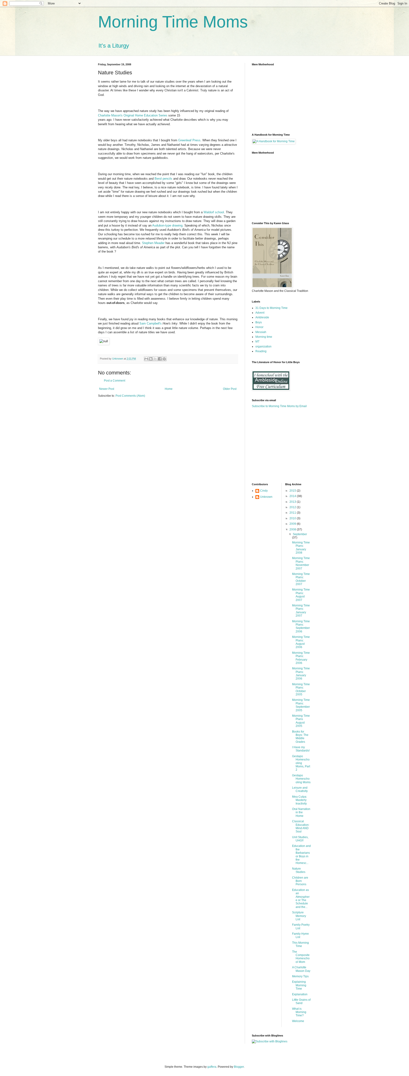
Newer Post (106, 389)
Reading (261, 351)
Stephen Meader (153, 243)
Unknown (266, 496)
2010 (293, 518)
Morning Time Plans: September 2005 (301, 705)
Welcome (298, 1021)
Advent (259, 312)
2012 (293, 507)
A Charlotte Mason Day (301, 969)
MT (257, 341)
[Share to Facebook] (159, 358)
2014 (293, 496)
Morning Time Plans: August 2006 (301, 642)
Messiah (260, 332)
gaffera (211, 1066)
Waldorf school (214, 212)
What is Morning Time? (299, 1012)
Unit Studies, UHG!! (300, 839)
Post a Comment (114, 380)
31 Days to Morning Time (271, 308)
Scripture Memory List (299, 916)
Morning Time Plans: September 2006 (301, 626)
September (300, 534)
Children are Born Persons (300, 881)
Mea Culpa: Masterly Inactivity (299, 800)
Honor (259, 327)
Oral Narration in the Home (301, 812)
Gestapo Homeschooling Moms (301, 779)
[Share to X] (155, 358)
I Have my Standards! (301, 749)
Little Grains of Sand (301, 1001)
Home (169, 389)
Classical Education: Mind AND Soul (300, 826)
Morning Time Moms (173, 22)
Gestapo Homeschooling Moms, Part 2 (301, 763)
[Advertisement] (281, 445)
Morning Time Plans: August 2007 (301, 594)
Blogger (239, 1066)
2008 (293, 529)
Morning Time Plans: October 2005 (301, 689)
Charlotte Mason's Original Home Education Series (132, 115)
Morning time (263, 336)
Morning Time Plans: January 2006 (301, 673)
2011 (293, 512)
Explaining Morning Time (299, 985)
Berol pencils (164, 178)
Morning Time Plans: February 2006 (301, 658)
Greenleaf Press (189, 140)
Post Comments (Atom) (130, 395)
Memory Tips (300, 976)
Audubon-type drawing (167, 225)
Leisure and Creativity (300, 789)
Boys (258, 322)
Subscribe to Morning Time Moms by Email (279, 406)
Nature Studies (298, 870)
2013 (293, 501)
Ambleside (262, 317)
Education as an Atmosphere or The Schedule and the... (301, 898)
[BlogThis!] (150, 358)
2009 (293, 523)
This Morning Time (300, 944)
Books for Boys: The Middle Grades (300, 736)
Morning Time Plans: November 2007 (301, 563)
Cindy (264, 490)
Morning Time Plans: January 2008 (301, 547)
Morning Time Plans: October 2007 (301, 579)
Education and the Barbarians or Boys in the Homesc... (301, 854)
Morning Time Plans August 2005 (301, 721)
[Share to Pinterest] (164, 358)
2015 (293, 490)
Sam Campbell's (151, 323)
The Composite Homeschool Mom (301, 957)
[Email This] (146, 358)
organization (263, 346)
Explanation (299, 994)
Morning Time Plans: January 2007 (301, 610)
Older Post (229, 389)
